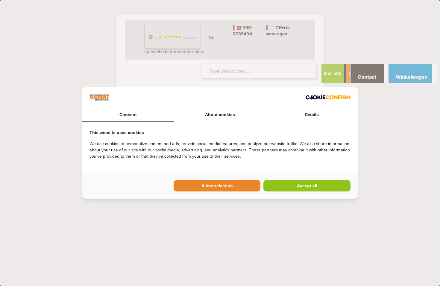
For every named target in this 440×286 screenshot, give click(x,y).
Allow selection (217, 185)
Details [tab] (312, 114)
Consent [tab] (128, 114)
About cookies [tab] (220, 114)
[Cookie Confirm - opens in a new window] (328, 97)
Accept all (307, 185)
